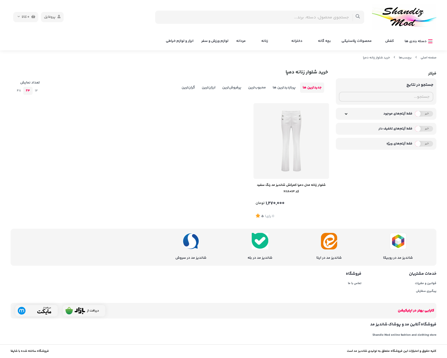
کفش (389, 41)
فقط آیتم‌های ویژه (399, 143)
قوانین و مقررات (425, 283)
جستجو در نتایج (419, 85)
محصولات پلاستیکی (356, 41)
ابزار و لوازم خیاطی (179, 41)
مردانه (241, 41)
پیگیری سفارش (426, 291)
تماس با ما (354, 283)
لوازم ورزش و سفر (214, 41)
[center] (358, 17)
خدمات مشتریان (422, 274)
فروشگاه (353, 274)
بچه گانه (324, 41)
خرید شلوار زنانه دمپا (376, 57)
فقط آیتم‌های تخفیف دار (395, 128)
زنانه (264, 41)
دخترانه (296, 41)
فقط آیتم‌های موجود (397, 113)
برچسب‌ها (405, 57)
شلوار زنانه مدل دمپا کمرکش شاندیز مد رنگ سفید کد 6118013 (291, 188)
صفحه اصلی (428, 57)
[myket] (36, 310)
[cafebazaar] (84, 310)
